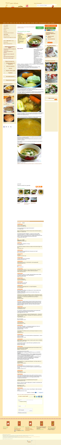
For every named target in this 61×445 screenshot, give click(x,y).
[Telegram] (54, 30)
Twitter (22, 430)
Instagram (19, 430)
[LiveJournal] (49, 30)
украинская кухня (20, 27)
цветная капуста (31, 163)
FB (14, 430)
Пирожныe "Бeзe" (48, 83)
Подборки (10, 72)
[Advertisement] (31, 14)
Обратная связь (17, 429)
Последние (19, 222)
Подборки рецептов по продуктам (10, 64)
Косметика (27, 430)
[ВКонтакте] (45, 30)
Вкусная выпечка (51, 38)
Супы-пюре (26, 26)
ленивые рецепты (38, 163)
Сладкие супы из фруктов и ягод (10, 37)
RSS (15, 431)
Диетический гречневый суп (9, 56)
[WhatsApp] (52, 30)
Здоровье (52, 22)
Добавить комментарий (22, 412)
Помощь (4, 428)
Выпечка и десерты (10, 66)
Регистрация (39, 3)
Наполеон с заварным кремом (9, 112)
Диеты (5, 40)
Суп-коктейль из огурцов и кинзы (33, 203)
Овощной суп (6, 28)
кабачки (18, 163)
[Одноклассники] (46, 30)
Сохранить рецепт (40, 28)
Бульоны (5, 31)
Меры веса (27, 427)
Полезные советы (28, 428)
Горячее (10, 68)
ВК (16, 430)
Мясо (17, 22)
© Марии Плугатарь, (7, 438)
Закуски (11, 22)
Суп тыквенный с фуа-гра (20, 203)
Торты (12, 40)
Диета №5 (9, 40)
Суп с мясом (6, 25)
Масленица (6, 42)
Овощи (25, 22)
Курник (5, 122)
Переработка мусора (52, 426)
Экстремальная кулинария (30, 426)
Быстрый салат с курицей (50, 93)
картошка (26, 163)
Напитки (48, 22)
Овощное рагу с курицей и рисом (50, 72)
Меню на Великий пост (8, 43)
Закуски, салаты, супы (10, 70)
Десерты (36, 22)
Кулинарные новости (29, 429)
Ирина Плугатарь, (5, 434)
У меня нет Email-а (23, 401)
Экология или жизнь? (52, 427)
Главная (4, 22)
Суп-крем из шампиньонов (26, 195)
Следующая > (41, 392)
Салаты (8, 22)
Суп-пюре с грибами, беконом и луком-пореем (27, 203)
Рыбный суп (6, 26)
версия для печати (41, 48)
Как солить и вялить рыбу (8, 58)
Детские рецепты (31, 26)
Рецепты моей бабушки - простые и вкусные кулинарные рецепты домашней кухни (29, 436)
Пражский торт (6, 104)
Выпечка (28, 22)
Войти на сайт (5, 426)
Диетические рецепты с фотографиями (8, 94)
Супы (14, 22)
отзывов (40, 35)
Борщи (5, 29)
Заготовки (32, 22)
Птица (22, 22)
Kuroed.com (23, 437)
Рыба (19, 22)
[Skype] (53, 30)
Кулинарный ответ (40, 429)
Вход (35, 3)
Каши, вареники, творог (43, 22)
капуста (22, 163)
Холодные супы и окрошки (9, 32)
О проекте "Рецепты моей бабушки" (19, 427)
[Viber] (50, 30)
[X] (48, 30)
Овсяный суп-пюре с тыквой (20, 195)
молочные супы (6, 35)
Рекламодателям (17, 428)
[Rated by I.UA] (33, 444)
